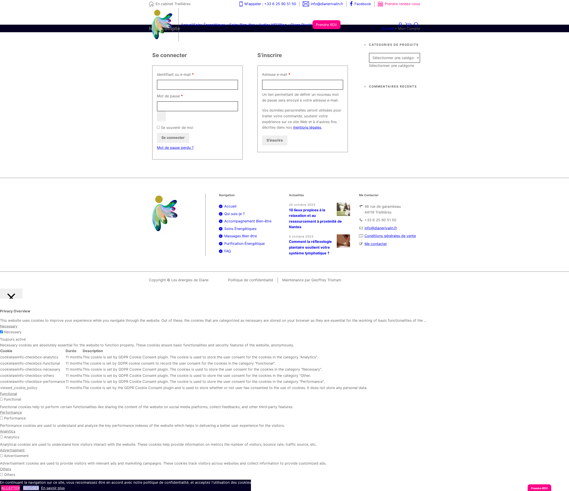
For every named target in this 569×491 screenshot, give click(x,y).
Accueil (388, 28)
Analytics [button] (7, 431)
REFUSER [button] (31, 488)
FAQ (227, 251)
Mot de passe (179, 96)
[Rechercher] (416, 24)
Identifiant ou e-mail (184, 74)
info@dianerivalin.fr (327, 4)
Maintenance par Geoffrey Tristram (311, 280)
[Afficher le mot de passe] (161, 116)
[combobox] (391, 65)
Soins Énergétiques (240, 228)
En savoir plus (53, 488)
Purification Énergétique (244, 243)
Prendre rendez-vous (402, 4)
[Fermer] (11, 294)
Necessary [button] (9, 326)
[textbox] (391, 65)
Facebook (363, 4)
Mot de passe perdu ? (175, 147)
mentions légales (307, 127)
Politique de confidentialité (250, 280)
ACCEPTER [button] (10, 488)
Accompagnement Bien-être (247, 221)
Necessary (13, 332)
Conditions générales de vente (390, 236)
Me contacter (376, 244)
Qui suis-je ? (234, 214)
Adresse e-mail (285, 74)
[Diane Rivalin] (162, 24)
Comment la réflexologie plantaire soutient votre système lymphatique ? (310, 247)
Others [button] (5, 469)
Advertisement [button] (12, 450)
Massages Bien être (240, 236)
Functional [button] (8, 393)
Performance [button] (11, 412)
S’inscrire (274, 140)
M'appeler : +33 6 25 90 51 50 (270, 4)
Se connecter (173, 137)
